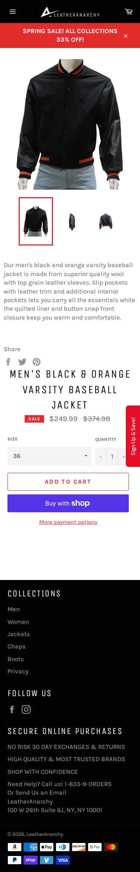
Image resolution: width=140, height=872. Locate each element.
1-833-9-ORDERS (89, 784)
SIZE (12, 439)
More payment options (68, 522)
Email (57, 792)
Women (18, 621)
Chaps (16, 646)
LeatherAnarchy (45, 834)
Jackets (18, 634)
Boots (15, 659)
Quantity (105, 439)
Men (13, 609)
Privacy (17, 671)
